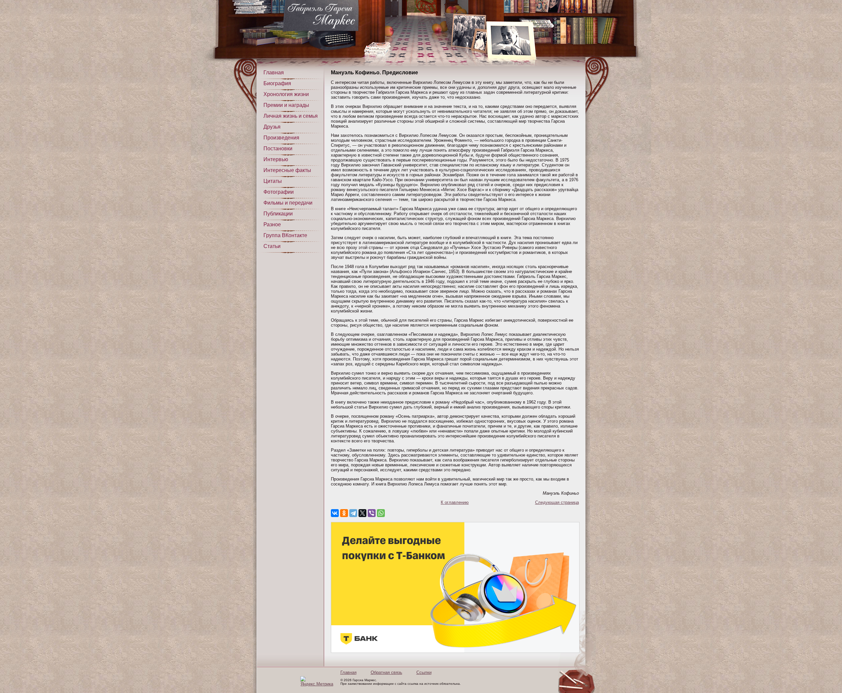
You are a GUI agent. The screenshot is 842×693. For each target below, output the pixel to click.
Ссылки (424, 672)
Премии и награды (286, 105)
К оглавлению (455, 502)
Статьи (272, 246)
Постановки (277, 148)
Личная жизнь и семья (290, 116)
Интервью (275, 159)
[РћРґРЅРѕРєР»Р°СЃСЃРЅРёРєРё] (344, 513)
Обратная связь (386, 672)
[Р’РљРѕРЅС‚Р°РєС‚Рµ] (335, 513)
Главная (273, 72)
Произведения (281, 137)
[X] (362, 513)
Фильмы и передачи (287, 203)
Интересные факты (287, 170)
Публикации (278, 213)
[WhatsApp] (381, 513)
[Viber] (372, 513)
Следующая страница (557, 502)
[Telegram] (353, 513)
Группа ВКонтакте (285, 235)
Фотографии (278, 192)
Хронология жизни (286, 94)
